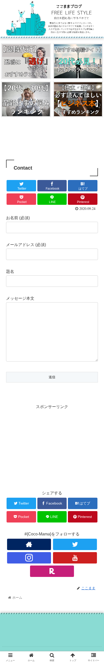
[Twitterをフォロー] (75, 544)
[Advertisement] (52, 139)
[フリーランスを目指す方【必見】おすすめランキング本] (78, 99)
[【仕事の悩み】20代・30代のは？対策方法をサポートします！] (26, 99)
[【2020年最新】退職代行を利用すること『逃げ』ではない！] (26, 61)
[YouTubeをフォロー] (75, 558)
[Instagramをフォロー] (29, 558)
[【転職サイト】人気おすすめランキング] (78, 61)
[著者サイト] (29, 544)
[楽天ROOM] (52, 571)
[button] (93, 501)
